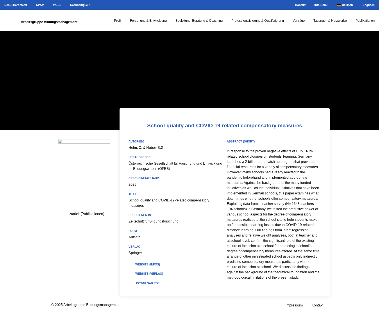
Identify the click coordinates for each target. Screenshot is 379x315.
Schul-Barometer (15, 5)
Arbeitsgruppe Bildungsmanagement (49, 22)
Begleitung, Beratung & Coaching (199, 20)
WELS (57, 5)
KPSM (40, 5)
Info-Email (321, 5)
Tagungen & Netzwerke (330, 20)
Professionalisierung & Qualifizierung (257, 20)
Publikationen (365, 20)
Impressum (294, 305)
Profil (117, 20)
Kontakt (300, 5)
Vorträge (299, 20)
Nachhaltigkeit (79, 5)
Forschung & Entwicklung (148, 20)
